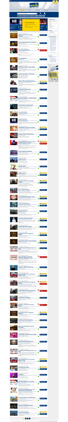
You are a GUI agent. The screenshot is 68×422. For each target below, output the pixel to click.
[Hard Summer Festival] (18, 321)
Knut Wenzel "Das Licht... (53, 44)
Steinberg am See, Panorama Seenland (24, 144)
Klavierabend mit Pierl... (53, 49)
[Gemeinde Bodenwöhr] (18, 51)
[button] (50, 25)
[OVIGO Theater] (18, 121)
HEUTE (30, 10)
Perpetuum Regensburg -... (53, 40)
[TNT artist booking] (18, 129)
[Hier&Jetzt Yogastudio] (18, 406)
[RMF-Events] (18, 205)
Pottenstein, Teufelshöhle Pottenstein (24, 167)
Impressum (32, 1)
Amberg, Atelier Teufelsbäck (23, 213)
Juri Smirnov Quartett (53, 39)
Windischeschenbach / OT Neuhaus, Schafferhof (25, 284)
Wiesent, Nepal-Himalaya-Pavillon (23, 406)
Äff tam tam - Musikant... (53, 47)
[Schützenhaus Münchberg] (18, 68)
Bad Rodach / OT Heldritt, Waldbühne (24, 37)
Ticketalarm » (41, 286)
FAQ (19, 1)
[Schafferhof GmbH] (18, 284)
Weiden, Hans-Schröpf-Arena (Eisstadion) (24, 91)
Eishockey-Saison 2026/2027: (23, 90)
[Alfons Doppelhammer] (18, 276)
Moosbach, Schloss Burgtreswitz (23, 307)
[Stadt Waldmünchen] (18, 198)
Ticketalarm (37, 10)
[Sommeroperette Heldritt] (18, 37)
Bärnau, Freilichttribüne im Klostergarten (24, 191)
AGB (21, 1)
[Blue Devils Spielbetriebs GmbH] (18, 91)
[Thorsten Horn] (18, 307)
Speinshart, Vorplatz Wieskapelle (23, 121)
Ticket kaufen (43, 43)
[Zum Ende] (33, 418)
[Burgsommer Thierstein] (18, 161)
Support (23, 1)
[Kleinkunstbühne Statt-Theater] (18, 82)
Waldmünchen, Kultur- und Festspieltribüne (25, 198)
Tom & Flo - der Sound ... (53, 42)
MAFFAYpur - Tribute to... (53, 61)
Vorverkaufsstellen (15, 1)
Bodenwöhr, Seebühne (22, 51)
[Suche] (17, 13)
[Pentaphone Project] (18, 183)
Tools (26, 1)
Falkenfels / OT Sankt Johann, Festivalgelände (25, 321)
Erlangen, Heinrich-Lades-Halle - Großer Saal (25, 205)
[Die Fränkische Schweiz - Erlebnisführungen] (18, 43)
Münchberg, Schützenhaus (22, 68)
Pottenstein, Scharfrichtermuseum (23, 75)
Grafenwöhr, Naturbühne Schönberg (24, 129)
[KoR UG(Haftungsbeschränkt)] (18, 236)
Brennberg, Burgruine (22, 174)
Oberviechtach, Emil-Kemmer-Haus (24, 259)
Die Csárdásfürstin (52, 58)
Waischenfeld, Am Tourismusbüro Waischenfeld (25, 106)
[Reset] (36, 13)
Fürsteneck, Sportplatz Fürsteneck (23, 276)
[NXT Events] (18, 335)
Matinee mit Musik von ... (53, 57)
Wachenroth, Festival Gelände (23, 236)
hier (32, 27)
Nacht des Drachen (52, 50)
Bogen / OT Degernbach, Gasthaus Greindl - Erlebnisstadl (26, 353)
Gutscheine (46, 10)
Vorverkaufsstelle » (52, 32)
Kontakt (28, 1)
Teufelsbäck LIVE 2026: (22, 212)
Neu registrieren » (51, 27)
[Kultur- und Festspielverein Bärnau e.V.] (18, 191)
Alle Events (22, 10)
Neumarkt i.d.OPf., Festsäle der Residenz (24, 183)
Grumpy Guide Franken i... (53, 59)
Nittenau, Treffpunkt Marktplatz (23, 152)
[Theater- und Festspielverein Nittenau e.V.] (18, 152)
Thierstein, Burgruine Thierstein (23, 161)
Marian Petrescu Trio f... (53, 43)
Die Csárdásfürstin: (21, 59)
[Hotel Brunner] (18, 213)
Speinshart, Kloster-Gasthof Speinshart (24, 250)
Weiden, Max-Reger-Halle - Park (23, 335)
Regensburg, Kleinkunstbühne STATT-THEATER (25, 82)
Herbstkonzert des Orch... (53, 48)
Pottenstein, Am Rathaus (22, 43)
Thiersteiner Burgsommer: (22, 160)
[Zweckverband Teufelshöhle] (18, 167)
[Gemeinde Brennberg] (18, 174)
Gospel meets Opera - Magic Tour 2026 (41, 26)
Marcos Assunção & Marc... (53, 41)
